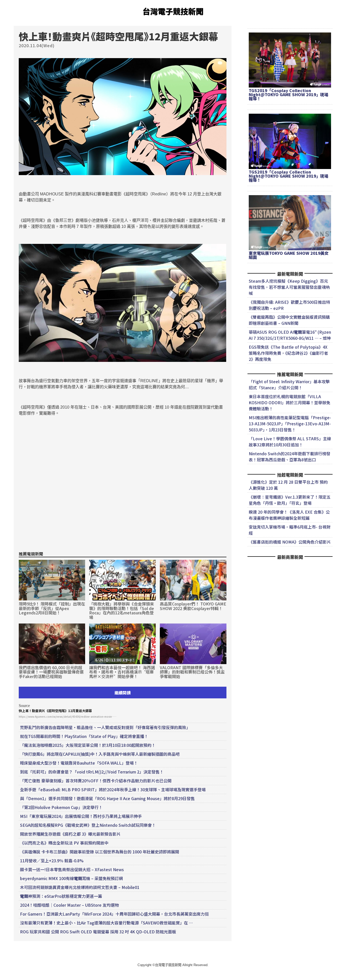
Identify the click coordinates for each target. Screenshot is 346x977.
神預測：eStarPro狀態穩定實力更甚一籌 (61, 896)
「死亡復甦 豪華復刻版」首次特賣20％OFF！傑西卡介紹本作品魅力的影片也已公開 (95, 781)
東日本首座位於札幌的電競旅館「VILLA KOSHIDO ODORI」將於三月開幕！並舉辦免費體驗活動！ (289, 402)
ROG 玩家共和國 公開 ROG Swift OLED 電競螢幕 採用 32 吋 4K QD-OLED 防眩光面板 (98, 932)
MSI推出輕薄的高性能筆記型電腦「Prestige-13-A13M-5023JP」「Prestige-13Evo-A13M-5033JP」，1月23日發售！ (290, 423)
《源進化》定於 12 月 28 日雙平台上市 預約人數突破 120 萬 (288, 485)
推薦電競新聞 (31, 554)
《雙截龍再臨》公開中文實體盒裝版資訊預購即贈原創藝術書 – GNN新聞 (289, 320)
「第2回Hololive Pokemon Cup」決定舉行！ (61, 807)
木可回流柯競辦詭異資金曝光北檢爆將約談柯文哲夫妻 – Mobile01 (79, 887)
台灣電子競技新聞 (173, 11)
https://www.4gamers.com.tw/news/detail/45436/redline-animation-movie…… (68, 716)
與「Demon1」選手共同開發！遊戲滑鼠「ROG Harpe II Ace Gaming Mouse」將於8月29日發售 (107, 798)
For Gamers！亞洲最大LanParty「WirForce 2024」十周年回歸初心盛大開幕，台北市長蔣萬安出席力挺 (114, 914)
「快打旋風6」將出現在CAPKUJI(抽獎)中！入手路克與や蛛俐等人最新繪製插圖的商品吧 (100, 754)
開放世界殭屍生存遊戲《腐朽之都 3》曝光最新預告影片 (70, 834)
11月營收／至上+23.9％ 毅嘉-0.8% (52, 860)
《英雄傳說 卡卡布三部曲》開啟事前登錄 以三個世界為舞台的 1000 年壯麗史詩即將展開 (99, 852)
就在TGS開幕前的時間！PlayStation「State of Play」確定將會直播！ (84, 736)
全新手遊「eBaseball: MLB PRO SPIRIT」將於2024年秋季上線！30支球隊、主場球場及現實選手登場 (113, 789)
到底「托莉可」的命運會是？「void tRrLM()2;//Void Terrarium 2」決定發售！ (92, 772)
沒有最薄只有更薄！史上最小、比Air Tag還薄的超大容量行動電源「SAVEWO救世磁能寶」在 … (106, 923)
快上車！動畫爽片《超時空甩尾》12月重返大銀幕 (55, 710)
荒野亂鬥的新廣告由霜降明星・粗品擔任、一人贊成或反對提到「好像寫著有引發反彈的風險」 (105, 727)
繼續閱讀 (122, 692)
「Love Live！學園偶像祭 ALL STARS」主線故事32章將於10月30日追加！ (290, 441)
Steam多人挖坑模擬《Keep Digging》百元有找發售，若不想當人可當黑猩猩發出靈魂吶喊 (289, 287)
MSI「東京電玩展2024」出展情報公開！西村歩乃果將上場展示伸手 (81, 816)
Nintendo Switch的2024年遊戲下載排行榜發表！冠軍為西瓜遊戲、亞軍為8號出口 (289, 456)
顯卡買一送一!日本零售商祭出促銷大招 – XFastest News (72, 869)
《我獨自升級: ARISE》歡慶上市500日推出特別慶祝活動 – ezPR (289, 305)
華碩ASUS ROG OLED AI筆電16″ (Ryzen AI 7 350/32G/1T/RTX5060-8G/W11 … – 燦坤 (290, 335)
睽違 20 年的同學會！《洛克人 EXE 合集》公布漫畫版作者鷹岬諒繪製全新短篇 (289, 515)
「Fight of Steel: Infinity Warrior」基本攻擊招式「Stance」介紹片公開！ (289, 384)
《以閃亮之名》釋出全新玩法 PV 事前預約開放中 (64, 843)
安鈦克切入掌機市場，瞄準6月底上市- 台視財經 (290, 530)
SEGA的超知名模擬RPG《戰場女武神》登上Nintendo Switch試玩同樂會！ (88, 825)
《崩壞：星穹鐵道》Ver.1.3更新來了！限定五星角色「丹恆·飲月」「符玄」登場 (290, 500)
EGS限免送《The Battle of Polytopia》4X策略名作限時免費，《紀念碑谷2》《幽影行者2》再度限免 (288, 353)
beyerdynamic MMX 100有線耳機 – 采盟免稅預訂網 (71, 878)
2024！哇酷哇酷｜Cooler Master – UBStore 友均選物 (69, 905)
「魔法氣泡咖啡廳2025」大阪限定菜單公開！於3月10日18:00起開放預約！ (88, 745)
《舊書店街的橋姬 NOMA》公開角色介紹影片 (290, 542)
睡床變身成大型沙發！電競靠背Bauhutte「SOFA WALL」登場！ (79, 763)
